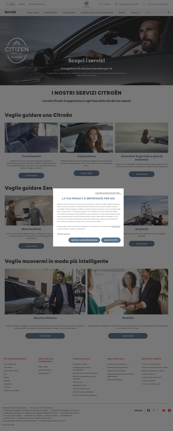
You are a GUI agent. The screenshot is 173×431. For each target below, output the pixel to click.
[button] (108, 193)
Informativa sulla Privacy (63, 233)
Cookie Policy (116, 226)
